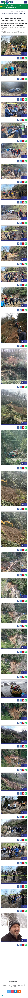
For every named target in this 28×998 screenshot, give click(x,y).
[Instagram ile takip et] (12, 991)
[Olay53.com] (7, 2)
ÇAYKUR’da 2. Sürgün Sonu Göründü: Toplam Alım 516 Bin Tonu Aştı (16, 6)
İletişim (14, 985)
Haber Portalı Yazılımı (8, 995)
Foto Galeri (11, 11)
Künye (10, 985)
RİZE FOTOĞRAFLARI (20, 11)
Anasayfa (5, 11)
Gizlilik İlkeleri (21, 985)
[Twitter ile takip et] (9, 991)
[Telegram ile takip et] (15, 991)
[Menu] (25, 2)
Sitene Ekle (13, 986)
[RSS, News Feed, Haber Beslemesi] (19, 991)
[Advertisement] (14, 963)
